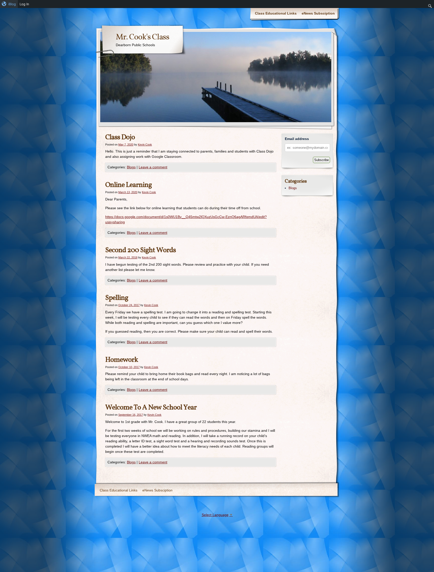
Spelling (116, 298)
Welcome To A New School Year (151, 407)
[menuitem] (9, 4)
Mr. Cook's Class (142, 37)
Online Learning (128, 185)
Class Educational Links (276, 13)
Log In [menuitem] (24, 4)
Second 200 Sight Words (140, 250)
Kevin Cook (145, 144)
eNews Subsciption (318, 13)
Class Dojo (120, 137)
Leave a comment (153, 167)
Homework (121, 360)
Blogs (131, 167)
